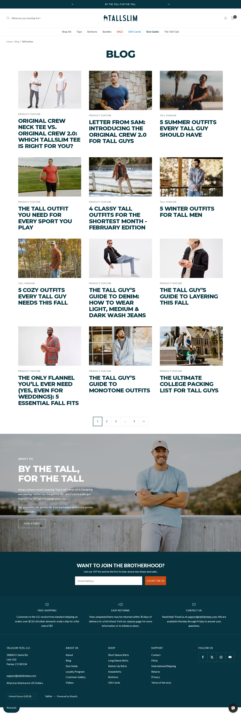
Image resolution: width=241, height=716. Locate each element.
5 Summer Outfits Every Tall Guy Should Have (188, 128)
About (69, 654)
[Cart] (232, 18)
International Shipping (163, 666)
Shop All (66, 31)
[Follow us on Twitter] (211, 657)
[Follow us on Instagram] (220, 657)
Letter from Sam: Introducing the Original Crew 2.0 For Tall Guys (117, 132)
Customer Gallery (76, 676)
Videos (70, 682)
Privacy (155, 676)
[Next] (143, 421)
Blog (17, 41)
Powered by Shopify (67, 696)
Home (10, 41)
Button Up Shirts (117, 666)
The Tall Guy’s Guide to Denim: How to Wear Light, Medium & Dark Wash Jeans (117, 303)
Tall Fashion (168, 115)
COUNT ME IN (155, 580)
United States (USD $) (20, 696)
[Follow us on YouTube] (229, 657)
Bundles (106, 31)
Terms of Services (161, 682)
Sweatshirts (114, 671)
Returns (155, 671)
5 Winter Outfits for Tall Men (187, 211)
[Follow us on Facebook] (202, 657)
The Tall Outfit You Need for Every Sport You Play (45, 218)
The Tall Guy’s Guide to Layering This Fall (189, 296)
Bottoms (92, 31)
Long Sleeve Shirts (118, 660)
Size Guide (152, 31)
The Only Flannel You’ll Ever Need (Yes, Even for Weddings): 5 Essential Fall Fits (48, 390)
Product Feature (29, 114)
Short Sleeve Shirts (118, 654)
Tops (79, 31)
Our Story (32, 523)
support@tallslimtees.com (202, 616)
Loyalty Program (75, 671)
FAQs (154, 660)
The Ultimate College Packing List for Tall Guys (189, 384)
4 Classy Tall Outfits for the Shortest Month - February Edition (118, 218)
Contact (156, 654)
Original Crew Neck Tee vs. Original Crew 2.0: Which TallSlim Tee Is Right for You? (49, 133)
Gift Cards (134, 31)
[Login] (225, 18)
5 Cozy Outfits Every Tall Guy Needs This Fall (43, 296)
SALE (120, 31)
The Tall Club (171, 31)
